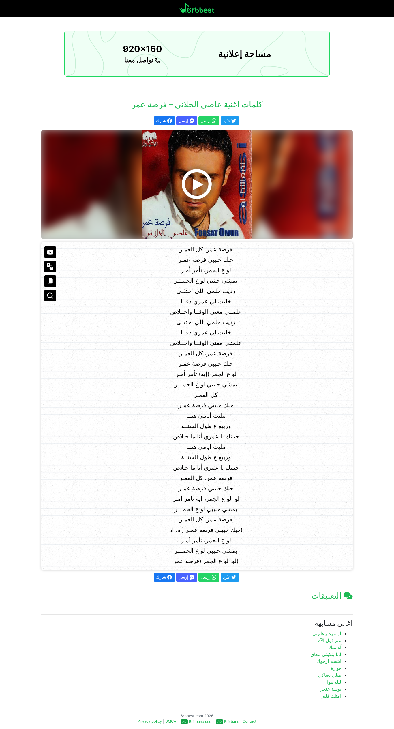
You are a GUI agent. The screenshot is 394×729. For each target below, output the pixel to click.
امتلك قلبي (330, 696)
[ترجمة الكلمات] (50, 266)
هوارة (336, 668)
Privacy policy (150, 721)
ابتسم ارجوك (328, 661)
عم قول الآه (329, 640)
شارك (161, 120)
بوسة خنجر (330, 689)
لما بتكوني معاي (325, 654)
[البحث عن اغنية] (50, 295)
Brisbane (231, 721)
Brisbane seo (200, 721)
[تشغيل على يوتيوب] (50, 252)
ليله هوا (334, 682)
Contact (249, 721)
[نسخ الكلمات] (50, 281)
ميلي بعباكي (329, 675)
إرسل (184, 120)
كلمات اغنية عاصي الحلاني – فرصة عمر (197, 104)
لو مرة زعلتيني (326, 633)
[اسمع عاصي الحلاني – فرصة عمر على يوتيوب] (197, 184)
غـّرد (227, 120)
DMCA (170, 721)
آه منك (335, 647)
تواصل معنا (139, 60)
